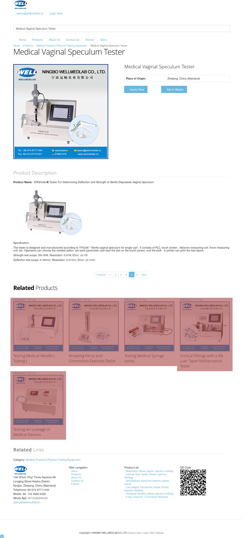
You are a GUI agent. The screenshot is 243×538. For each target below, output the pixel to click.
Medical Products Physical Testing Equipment (61, 45)
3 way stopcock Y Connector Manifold (147, 497)
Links (145, 532)
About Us (54, 40)
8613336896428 (38, 498)
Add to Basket (175, 89)
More (103, 40)
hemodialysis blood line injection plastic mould (146, 482)
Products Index (134, 532)
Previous (101, 274)
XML (152, 532)
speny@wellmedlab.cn (30, 13)
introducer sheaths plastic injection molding (149, 493)
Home (22, 40)
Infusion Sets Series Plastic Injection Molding (145, 475)
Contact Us (72, 40)
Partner (89, 40)
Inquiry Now (137, 89)
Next (144, 274)
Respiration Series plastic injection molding (149, 471)
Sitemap (160, 532)
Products (37, 40)
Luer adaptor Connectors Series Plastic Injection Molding (146, 488)
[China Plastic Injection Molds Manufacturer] (20, 4)
